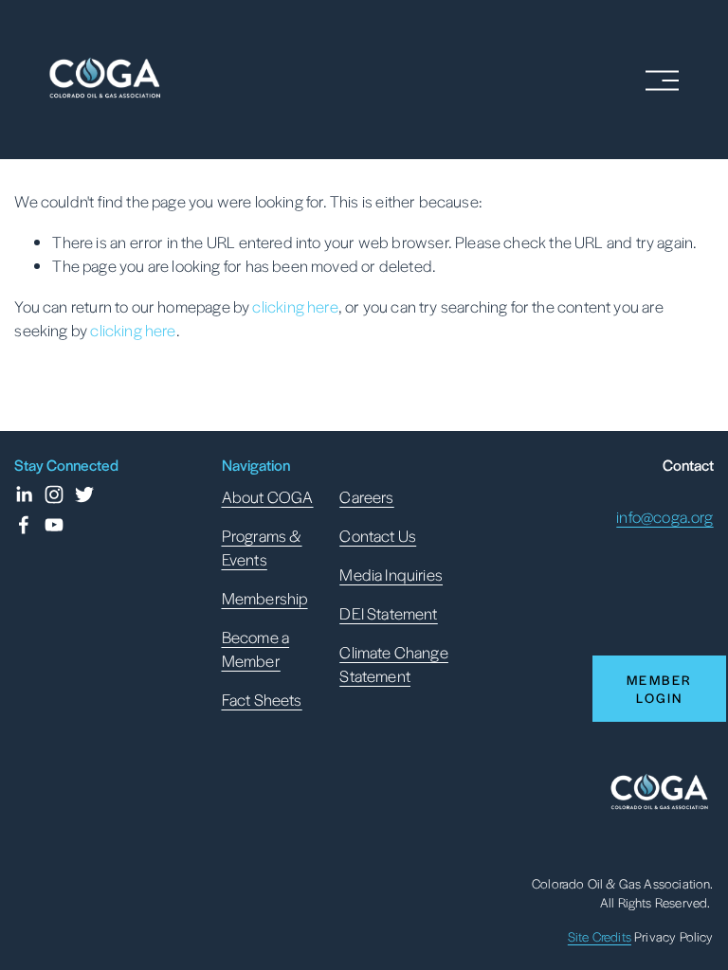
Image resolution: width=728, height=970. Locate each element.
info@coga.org (664, 516)
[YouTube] (54, 524)
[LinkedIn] (23, 494)
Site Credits (599, 936)
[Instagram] (54, 494)
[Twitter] (84, 494)
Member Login (659, 689)
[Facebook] (23, 524)
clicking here (294, 306)
